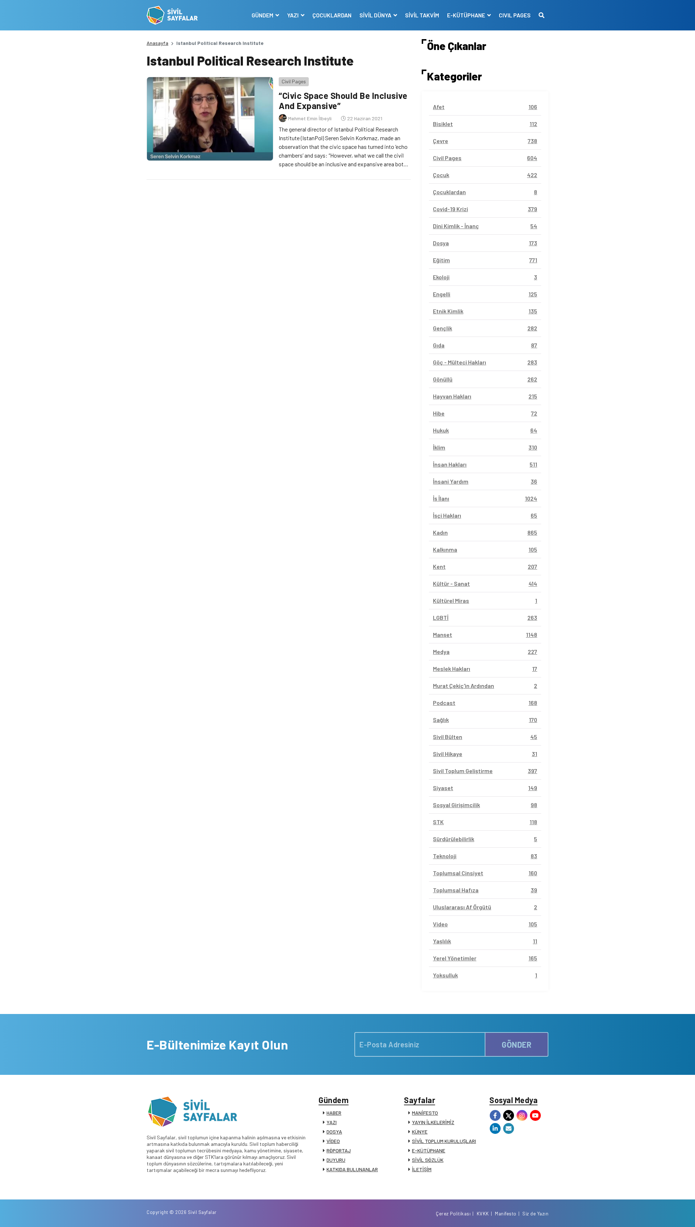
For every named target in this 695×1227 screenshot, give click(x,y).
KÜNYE (419, 1131)
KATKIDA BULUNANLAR (352, 1169)
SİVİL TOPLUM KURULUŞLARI (444, 1141)
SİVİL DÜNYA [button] (375, 15)
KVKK (483, 1213)
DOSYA (334, 1131)
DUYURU (336, 1160)
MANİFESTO (425, 1113)
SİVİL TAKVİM (422, 15)
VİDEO (333, 1141)
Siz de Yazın (535, 1213)
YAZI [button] (293, 15)
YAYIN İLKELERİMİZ (433, 1122)
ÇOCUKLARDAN (331, 15)
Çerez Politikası (453, 1213)
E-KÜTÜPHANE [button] (466, 15)
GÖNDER (516, 1044)
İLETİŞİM (421, 1169)
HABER (334, 1113)
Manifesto (506, 1213)
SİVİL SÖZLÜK (427, 1160)
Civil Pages (294, 81)
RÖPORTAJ (339, 1150)
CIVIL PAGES (515, 15)
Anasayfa (157, 43)
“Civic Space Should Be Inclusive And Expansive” (343, 100)
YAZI (332, 1122)
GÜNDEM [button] (263, 15)
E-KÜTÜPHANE (428, 1150)
